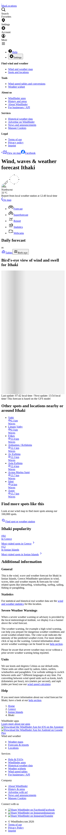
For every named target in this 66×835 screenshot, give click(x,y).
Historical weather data (20, 118)
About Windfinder (18, 104)
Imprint (12, 145)
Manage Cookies (17, 128)
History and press (17, 101)
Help (14, 52)
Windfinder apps (17, 98)
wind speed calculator (38, 684)
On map (7, 200)
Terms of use (15, 139)
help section (56, 644)
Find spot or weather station (20, 521)
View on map (14, 153)
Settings (18, 57)
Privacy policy (16, 142)
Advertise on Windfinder (21, 121)
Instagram (49, 812)
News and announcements (22, 125)
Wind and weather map (20, 69)
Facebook (30, 153)
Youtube (48, 815)
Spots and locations (18, 72)
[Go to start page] (1, 2)
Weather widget (16, 86)
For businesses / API (19, 107)
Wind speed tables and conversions (26, 83)
